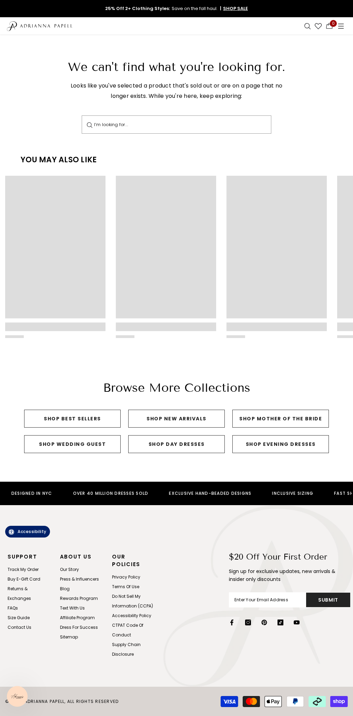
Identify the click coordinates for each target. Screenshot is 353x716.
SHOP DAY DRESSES (177, 444)
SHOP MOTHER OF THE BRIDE (280, 418)
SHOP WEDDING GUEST (72, 444)
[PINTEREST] (264, 622)
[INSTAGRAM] (248, 622)
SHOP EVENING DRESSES (281, 444)
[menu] (341, 26)
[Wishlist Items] (318, 26)
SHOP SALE (235, 8)
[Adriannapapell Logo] (39, 26)
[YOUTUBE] (297, 622)
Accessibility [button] (32, 531)
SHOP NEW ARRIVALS (176, 418)
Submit (328, 599)
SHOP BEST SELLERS (72, 418)
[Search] (90, 124)
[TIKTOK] (280, 622)
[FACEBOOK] (232, 622)
